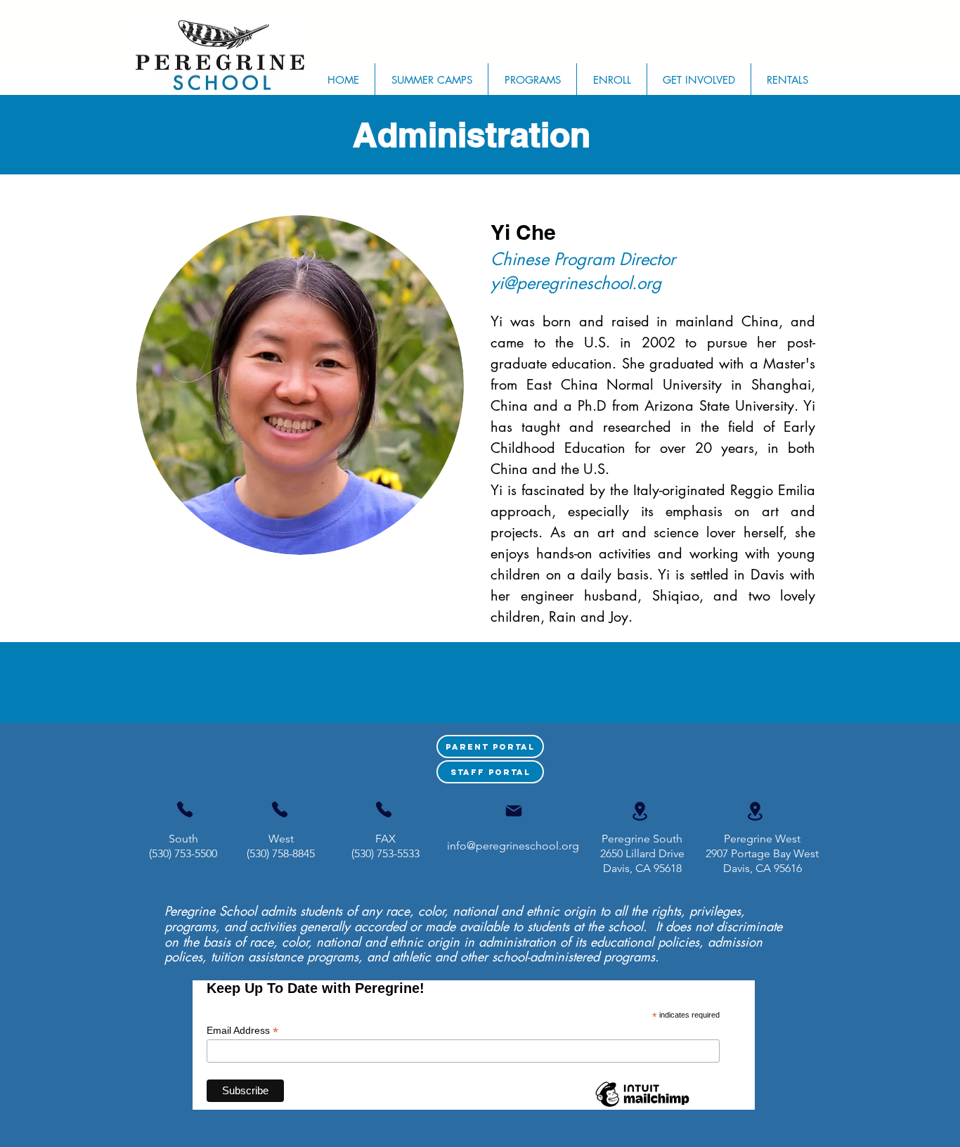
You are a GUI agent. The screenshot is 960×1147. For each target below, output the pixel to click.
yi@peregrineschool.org (576, 283)
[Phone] (185, 809)
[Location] (639, 811)
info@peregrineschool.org (513, 845)
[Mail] (514, 811)
